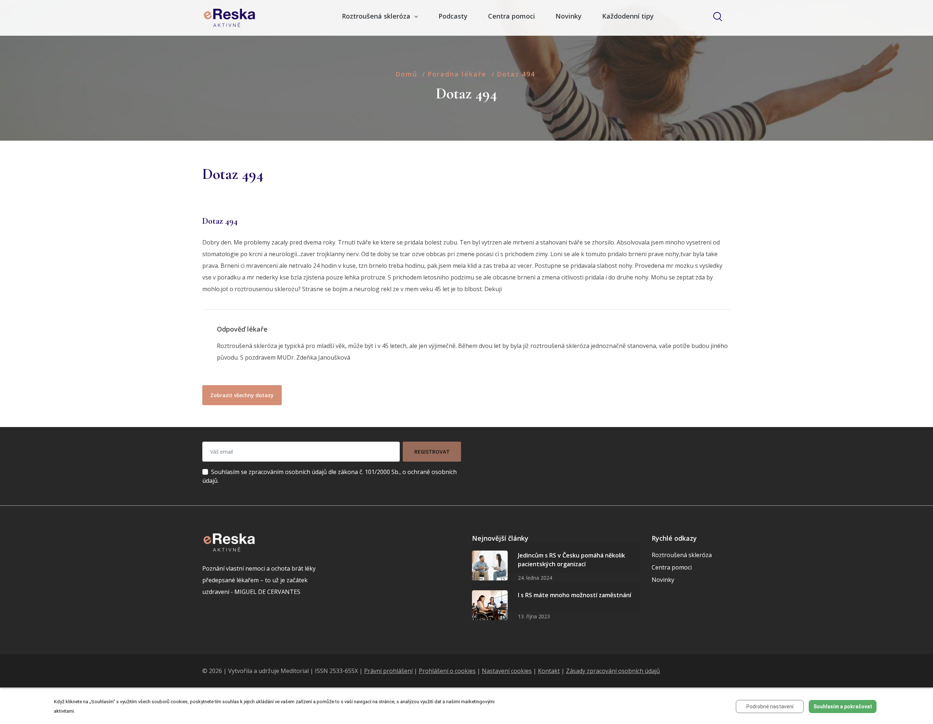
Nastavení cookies (507, 671)
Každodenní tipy (628, 16)
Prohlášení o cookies (447, 671)
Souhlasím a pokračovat (842, 706)
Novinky (568, 16)
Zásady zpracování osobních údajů (613, 671)
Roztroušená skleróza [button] (377, 16)
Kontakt (549, 671)
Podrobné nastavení (769, 706)
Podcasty (453, 16)
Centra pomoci (511, 16)
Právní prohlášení (388, 671)
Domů (406, 74)
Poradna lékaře (457, 74)
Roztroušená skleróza (682, 555)
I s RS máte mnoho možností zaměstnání (574, 595)
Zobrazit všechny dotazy (242, 395)
